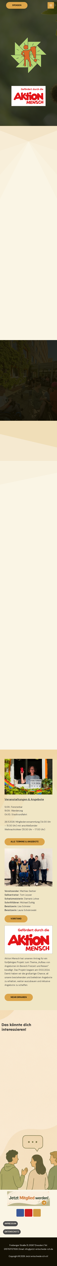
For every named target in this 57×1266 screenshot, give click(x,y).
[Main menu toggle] (51, 5)
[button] (17, 5)
